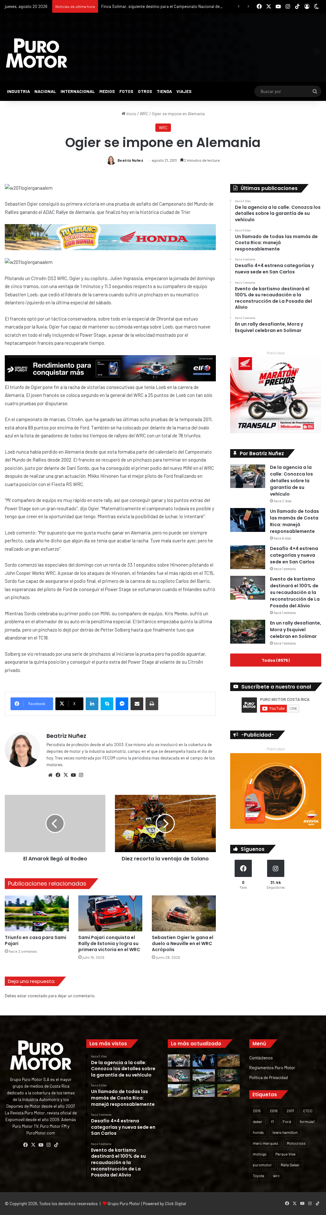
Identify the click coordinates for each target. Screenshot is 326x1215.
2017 (290, 1110)
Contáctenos (261, 1057)
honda (258, 1132)
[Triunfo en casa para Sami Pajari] (37, 913)
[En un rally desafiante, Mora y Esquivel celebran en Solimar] (247, 632)
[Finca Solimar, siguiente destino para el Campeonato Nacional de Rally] (228, 1090)
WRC (144, 113)
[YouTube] (73, 775)
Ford (287, 1121)
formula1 (307, 1121)
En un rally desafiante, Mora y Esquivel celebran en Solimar (295, 629)
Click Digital (175, 1203)
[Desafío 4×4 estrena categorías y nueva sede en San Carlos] (247, 557)
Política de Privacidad (268, 1077)
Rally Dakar (290, 1164)
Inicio (130, 113)
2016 (274, 1110)
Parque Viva (285, 1154)
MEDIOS (107, 91)
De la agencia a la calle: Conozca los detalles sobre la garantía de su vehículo (291, 480)
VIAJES (184, 91)
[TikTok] (56, 1145)
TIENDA (164, 91)
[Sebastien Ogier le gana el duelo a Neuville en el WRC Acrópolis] (184, 913)
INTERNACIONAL (77, 91)
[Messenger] (122, 703)
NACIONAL (45, 91)
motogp (259, 1154)
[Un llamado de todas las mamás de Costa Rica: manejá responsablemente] (247, 520)
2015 (257, 1110)
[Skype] (107, 703)
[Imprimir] (151, 703)
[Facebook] (58, 775)
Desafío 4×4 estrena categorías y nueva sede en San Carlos (294, 555)
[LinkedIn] (92, 703)
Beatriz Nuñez (130, 160)
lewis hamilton (285, 1132)
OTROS (145, 91)
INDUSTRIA (18, 91)
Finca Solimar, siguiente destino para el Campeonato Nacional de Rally (165, 6)
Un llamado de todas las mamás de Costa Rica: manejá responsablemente (294, 521)
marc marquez (265, 1143)
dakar (257, 1121)
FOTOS (126, 91)
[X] (65, 775)
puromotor (262, 1164)
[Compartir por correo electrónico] (137, 703)
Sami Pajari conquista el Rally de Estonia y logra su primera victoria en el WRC (109, 943)
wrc (276, 1175)
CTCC (308, 1110)
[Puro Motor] (36, 53)
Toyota (258, 1175)
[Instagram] (81, 775)
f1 (272, 1121)
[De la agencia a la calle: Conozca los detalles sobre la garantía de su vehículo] (247, 476)
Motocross (296, 1143)
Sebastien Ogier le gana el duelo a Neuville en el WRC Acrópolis (182, 943)
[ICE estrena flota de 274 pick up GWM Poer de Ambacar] (204, 1075)
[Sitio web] (50, 775)
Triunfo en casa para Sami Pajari (35, 940)
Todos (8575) (276, 660)
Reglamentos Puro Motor (272, 1067)
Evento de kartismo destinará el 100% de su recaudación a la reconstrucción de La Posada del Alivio (295, 592)
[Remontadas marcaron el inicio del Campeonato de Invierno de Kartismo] (204, 1090)
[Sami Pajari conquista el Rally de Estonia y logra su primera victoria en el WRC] (110, 913)
